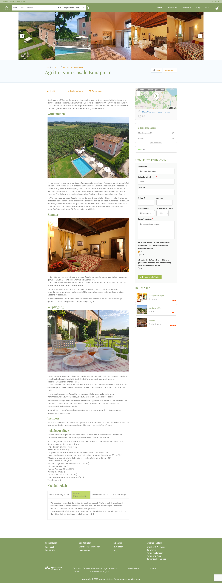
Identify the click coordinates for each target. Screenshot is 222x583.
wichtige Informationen (89, 547)
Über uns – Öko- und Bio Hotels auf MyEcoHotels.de (95, 568)
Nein (142, 255)
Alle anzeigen (156, 142)
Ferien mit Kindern (155, 553)
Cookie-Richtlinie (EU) (99, 571)
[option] (36, 36)
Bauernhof (55, 67)
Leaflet (171, 108)
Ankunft (141, 198)
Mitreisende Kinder (164, 208)
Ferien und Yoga (154, 556)
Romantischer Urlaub (156, 559)
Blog (198, 7)
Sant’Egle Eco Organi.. (157, 295)
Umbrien (158, 324)
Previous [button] (21, 36)
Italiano (76, 571)
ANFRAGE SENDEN (149, 277)
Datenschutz (133, 568)
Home (5, 1)
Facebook (49, 547)
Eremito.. (152, 320)
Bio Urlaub (151, 550)
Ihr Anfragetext (145, 219)
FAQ (115, 550)
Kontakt (153, 568)
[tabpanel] (88, 509)
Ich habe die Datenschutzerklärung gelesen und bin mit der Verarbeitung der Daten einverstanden (154, 263)
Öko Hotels (172, 7)
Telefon (141, 187)
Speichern (170, 70)
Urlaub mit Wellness (156, 547)
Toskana (154, 299)
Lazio (152, 312)
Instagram (50, 550)
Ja (141, 268)
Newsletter (118, 547)
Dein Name (143, 166)
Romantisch (97, 91)
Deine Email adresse (147, 177)
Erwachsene (143, 208)
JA (141, 251)
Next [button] (200, 36)
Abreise (159, 198)
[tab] (59, 495)
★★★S (52, 91)
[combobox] (70, 7)
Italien (153, 324)
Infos (23, 1)
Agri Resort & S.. (155, 308)
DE (206, 7)
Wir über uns (14, 1)
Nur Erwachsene (76, 91)
